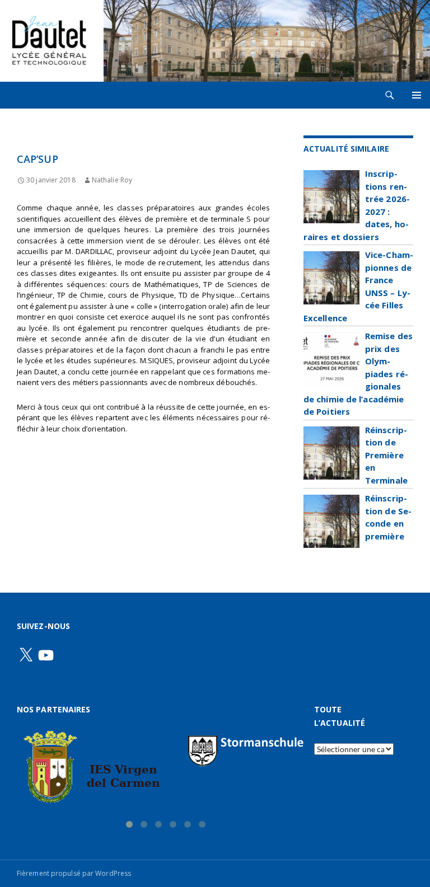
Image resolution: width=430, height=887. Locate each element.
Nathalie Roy (112, 180)
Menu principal (416, 95)
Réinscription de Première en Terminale (386, 455)
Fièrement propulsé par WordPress (74, 873)
